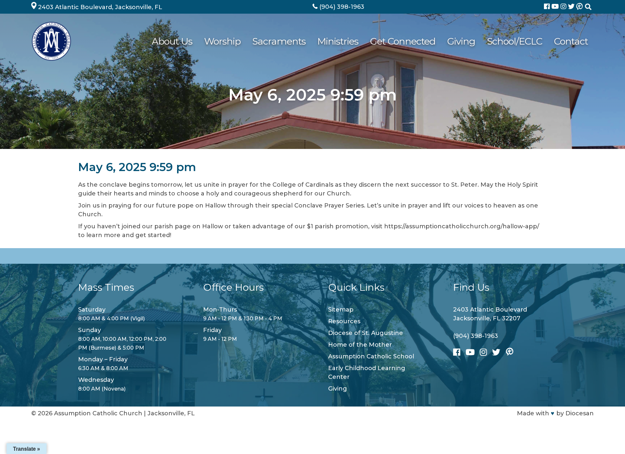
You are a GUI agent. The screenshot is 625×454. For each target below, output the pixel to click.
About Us (172, 41)
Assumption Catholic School (371, 356)
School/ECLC (514, 41)
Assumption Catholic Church (98, 413)
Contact (571, 41)
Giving (461, 41)
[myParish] (579, 6)
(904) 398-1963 (475, 336)
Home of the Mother (360, 344)
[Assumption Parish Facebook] (547, 7)
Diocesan (579, 413)
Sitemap (341, 309)
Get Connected (403, 41)
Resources (344, 321)
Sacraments (279, 41)
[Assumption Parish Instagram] (564, 7)
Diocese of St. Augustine (365, 333)
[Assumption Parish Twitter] (572, 7)
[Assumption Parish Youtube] (556, 7)
